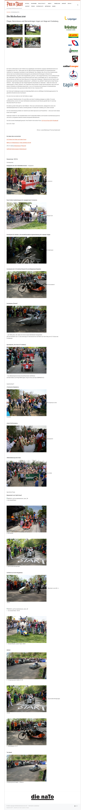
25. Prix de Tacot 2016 (47, 120)
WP (12, 807)
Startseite (8, 12)
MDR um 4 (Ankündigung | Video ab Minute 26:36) (19, 142)
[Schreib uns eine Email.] (74, 806)
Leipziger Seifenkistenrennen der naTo (18, 805)
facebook (55, 120)
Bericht (24, 145)
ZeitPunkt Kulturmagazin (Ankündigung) (16, 149)
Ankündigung (17, 145)
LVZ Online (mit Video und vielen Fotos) (16, 139)
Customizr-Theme (25, 807)
